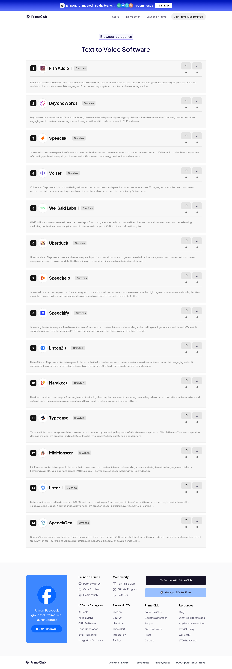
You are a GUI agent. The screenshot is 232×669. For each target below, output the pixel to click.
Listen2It (57, 347)
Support (150, 623)
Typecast (58, 417)
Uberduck (58, 243)
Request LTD (121, 605)
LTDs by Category (90, 605)
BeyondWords (63, 103)
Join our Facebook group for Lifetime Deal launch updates (46, 615)
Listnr (54, 487)
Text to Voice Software (116, 49)
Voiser (55, 173)
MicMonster (61, 452)
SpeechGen (60, 522)
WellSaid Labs (62, 208)
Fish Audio (59, 68)
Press (148, 634)
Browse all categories (116, 36)
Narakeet (58, 382)
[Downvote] (197, 65)
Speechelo (59, 278)
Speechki (58, 138)
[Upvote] (186, 65)
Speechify (59, 313)
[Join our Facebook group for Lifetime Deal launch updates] (46, 595)
